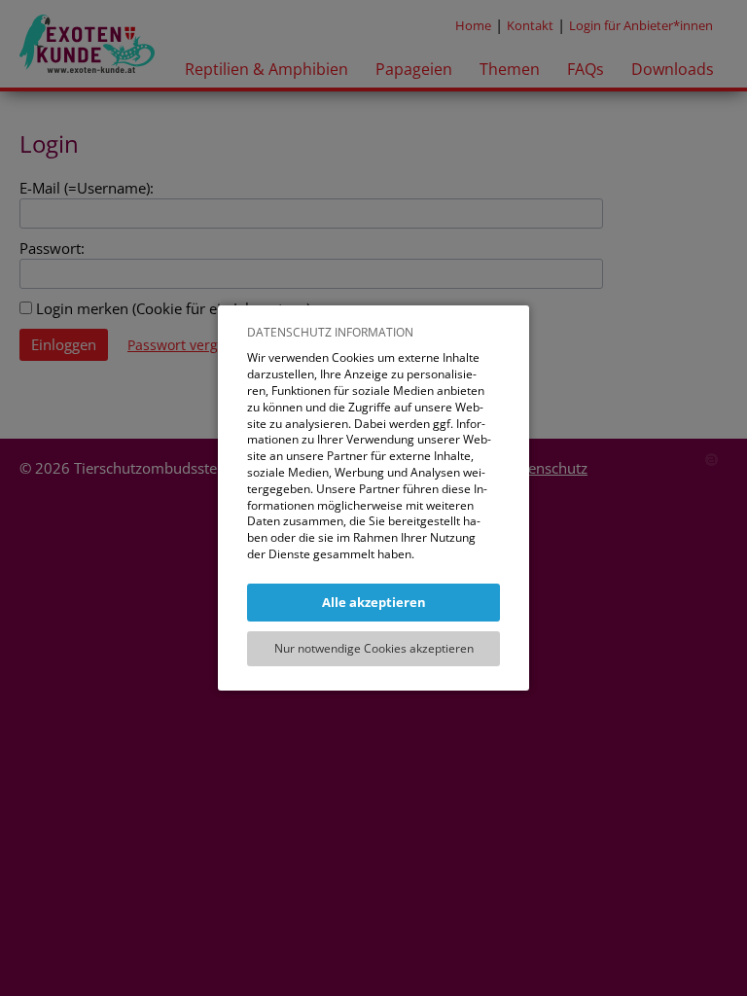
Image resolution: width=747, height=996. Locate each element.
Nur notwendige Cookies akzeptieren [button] (374, 648)
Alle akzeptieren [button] (374, 602)
